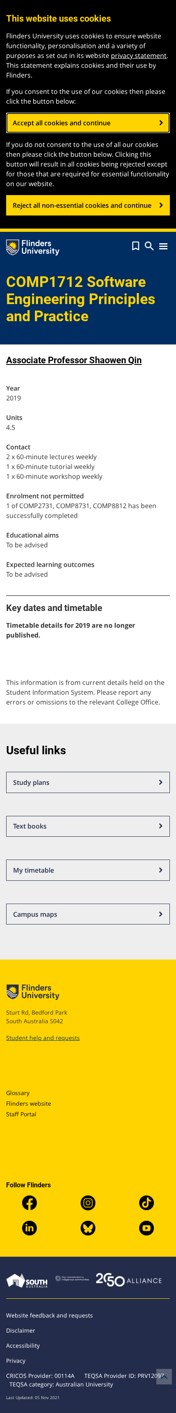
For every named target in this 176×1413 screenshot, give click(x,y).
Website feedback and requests (49, 1315)
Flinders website (28, 1103)
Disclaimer (20, 1330)
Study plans (31, 782)
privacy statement (139, 55)
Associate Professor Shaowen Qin (74, 360)
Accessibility (23, 1345)
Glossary (17, 1093)
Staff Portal (21, 1114)
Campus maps (35, 914)
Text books (30, 826)
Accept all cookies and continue (62, 122)
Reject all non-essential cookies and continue (82, 205)
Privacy (15, 1360)
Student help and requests (43, 1038)
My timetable (33, 870)
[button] (136, 246)
